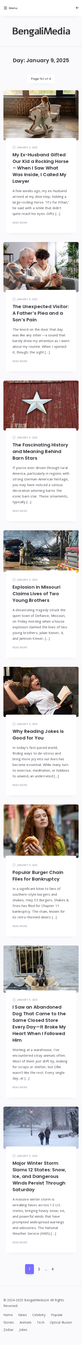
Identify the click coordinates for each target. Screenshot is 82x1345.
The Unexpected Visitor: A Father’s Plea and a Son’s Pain (41, 313)
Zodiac (8, 1329)
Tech (40, 1322)
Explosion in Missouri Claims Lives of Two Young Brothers (36, 593)
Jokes (23, 1329)
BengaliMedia (41, 31)
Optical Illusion (61, 1322)
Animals (25, 1322)
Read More (20, 222)
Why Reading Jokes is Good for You (38, 734)
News (22, 1315)
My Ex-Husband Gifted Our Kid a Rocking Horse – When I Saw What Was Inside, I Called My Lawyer (41, 168)
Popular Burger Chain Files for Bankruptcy (38, 875)
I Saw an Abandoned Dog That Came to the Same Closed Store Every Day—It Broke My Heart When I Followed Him (39, 1023)
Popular (57, 1315)
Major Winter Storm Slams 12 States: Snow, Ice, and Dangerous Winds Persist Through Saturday (39, 1176)
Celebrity (39, 1315)
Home (8, 1315)
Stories (8, 1322)
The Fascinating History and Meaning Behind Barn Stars (40, 451)
